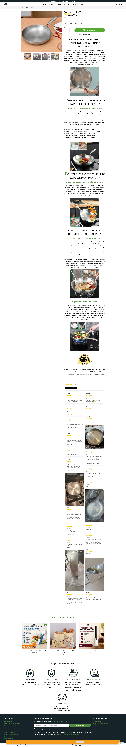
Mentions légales (8, 721)
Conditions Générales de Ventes (12, 730)
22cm (66, 23)
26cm (76, 23)
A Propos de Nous (72, 4)
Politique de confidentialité (10, 725)
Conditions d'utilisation (9, 732)
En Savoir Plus (72, 742)
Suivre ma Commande (61, 4)
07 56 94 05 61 (98, 721)
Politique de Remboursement (11, 728)
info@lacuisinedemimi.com (101, 723)
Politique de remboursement (11, 734)
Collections (50, 4)
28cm (71, 23)
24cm (81, 23)
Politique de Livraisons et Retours (12, 723)
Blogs (80, 4)
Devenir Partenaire (8, 738)
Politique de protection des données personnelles (67, 734)
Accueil (44, 4)
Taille (65, 20)
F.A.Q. (5, 736)
